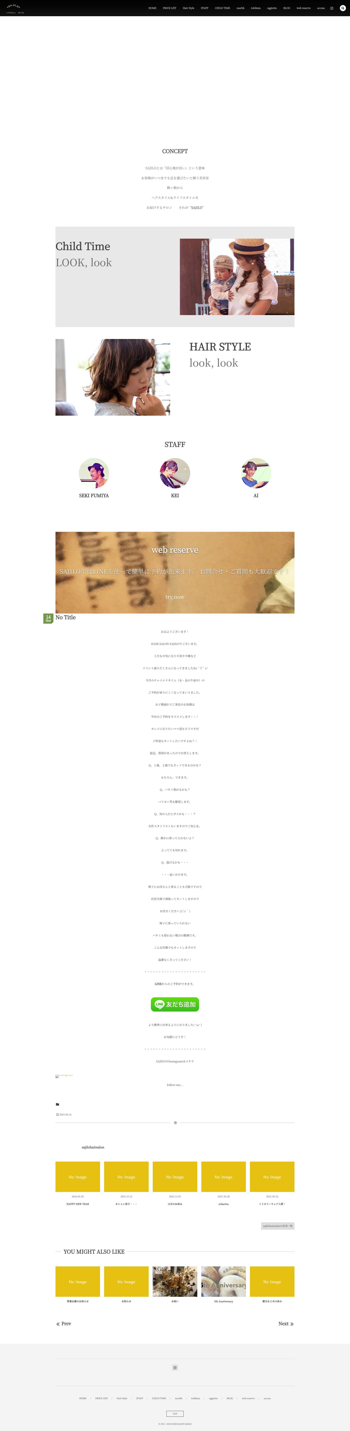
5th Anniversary (223, 1301)
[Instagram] (332, 8)
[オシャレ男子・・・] (126, 1177)
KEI (175, 495)
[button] (343, 8)
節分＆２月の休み (272, 1301)
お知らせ (126, 1301)
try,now (175, 596)
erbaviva (224, 1204)
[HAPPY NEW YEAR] (77, 1177)
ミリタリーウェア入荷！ (272, 1204)
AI (256, 495)
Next (283, 1323)
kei (222, 1212)
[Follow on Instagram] (175, 1367)
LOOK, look (83, 262)
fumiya (125, 1212)
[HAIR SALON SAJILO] (13, 6)
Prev (66, 1323)
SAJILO (66, 1104)
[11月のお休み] (175, 1177)
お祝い (175, 1301)
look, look (213, 362)
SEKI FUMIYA (94, 495)
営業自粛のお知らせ (78, 1301)
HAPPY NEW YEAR (77, 1204)
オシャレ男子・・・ (126, 1204)
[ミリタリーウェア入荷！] (272, 1177)
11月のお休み (175, 1204)
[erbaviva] (223, 1177)
